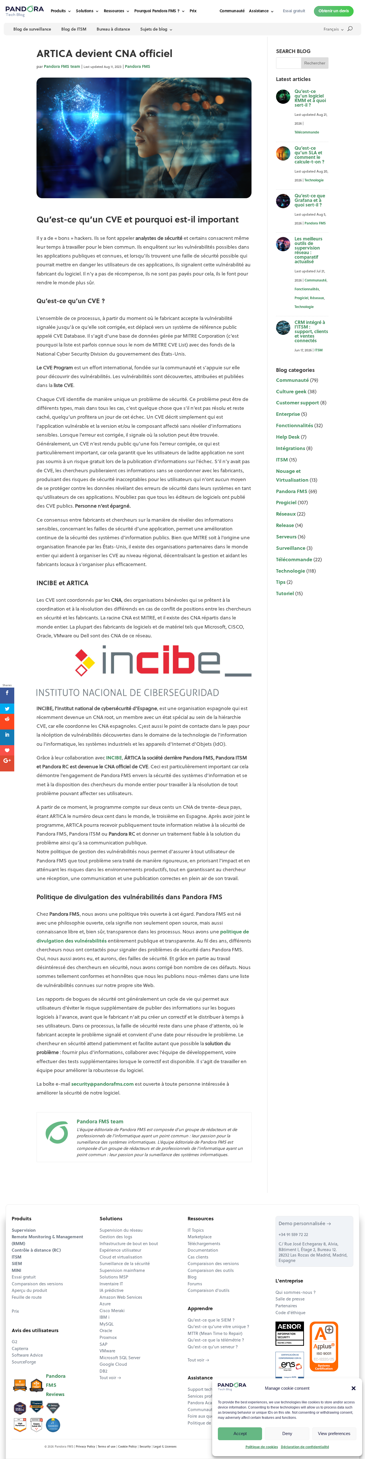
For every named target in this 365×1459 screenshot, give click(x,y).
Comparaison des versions (37, 1284)
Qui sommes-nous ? (295, 1292)
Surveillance (290, 548)
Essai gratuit (24, 1277)
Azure (105, 1304)
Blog (192, 1277)
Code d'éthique (290, 1313)
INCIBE (114, 758)
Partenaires (286, 1306)
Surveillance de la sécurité (125, 1264)
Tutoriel (285, 594)
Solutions (84, 11)
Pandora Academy (205, 1403)
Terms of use (106, 1446)
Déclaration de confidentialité (305, 1447)
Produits (58, 11)
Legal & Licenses (165, 1446)
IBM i (105, 1317)
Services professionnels (210, 1396)
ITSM (319, 350)
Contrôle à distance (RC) (36, 1250)
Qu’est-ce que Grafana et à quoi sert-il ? (310, 201)
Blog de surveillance (32, 29)
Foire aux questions (206, 1416)
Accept (240, 1433)
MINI (16, 1270)
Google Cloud (113, 1364)
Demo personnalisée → (305, 1224)
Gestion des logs (116, 1237)
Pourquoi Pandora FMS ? (156, 11)
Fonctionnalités (307, 289)
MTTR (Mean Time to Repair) (215, 1334)
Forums (195, 1284)
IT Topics (196, 1230)
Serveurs (286, 537)
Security (145, 1446)
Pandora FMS (137, 67)
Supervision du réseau (121, 1230)
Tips (280, 582)
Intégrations (290, 448)
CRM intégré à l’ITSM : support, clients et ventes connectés (311, 332)
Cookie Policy (127, 1446)
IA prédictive (111, 1290)
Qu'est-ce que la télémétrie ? (216, 1340)
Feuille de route (27, 1297)
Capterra (20, 1349)
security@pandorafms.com (102, 1084)
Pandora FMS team (62, 67)
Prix (193, 11)
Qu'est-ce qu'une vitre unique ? (218, 1327)
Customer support (297, 403)
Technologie (314, 181)
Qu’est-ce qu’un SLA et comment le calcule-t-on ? (310, 155)
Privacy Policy (85, 1446)
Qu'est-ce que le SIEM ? (211, 1320)
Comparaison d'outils (209, 1290)
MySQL (106, 1324)
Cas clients (198, 1257)
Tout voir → (110, 1378)
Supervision (24, 1230)
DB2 (103, 1371)
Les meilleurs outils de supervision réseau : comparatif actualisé (309, 251)
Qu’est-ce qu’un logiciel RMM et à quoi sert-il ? (310, 98)
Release (285, 525)
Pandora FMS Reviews (56, 1385)
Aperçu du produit (29, 1290)
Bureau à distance (113, 29)
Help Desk (288, 437)
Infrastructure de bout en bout (129, 1244)
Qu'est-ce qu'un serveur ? (213, 1347)
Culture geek (291, 392)
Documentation (203, 1250)
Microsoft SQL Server (120, 1358)
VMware (107, 1351)
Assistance (258, 11)
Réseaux (317, 298)
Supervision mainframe (122, 1270)
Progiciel (301, 298)
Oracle (106, 1331)
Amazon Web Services (121, 1297)
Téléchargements (204, 1244)
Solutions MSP (114, 1277)
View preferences (334, 1433)
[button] (353, 1388)
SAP (104, 1344)
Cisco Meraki (112, 1311)
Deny (287, 1433)
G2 (14, 1342)
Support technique (206, 1389)
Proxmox (108, 1338)
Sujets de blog (153, 29)
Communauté (232, 11)
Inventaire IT (111, 1284)
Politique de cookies (262, 1447)
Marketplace (200, 1237)
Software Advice (27, 1355)
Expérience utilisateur (120, 1250)
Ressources (114, 11)
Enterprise (288, 414)
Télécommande (307, 133)
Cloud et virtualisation (121, 1257)
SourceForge (24, 1362)
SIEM (17, 1264)
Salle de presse (290, 1299)
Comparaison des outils (211, 1270)
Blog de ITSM (73, 29)
